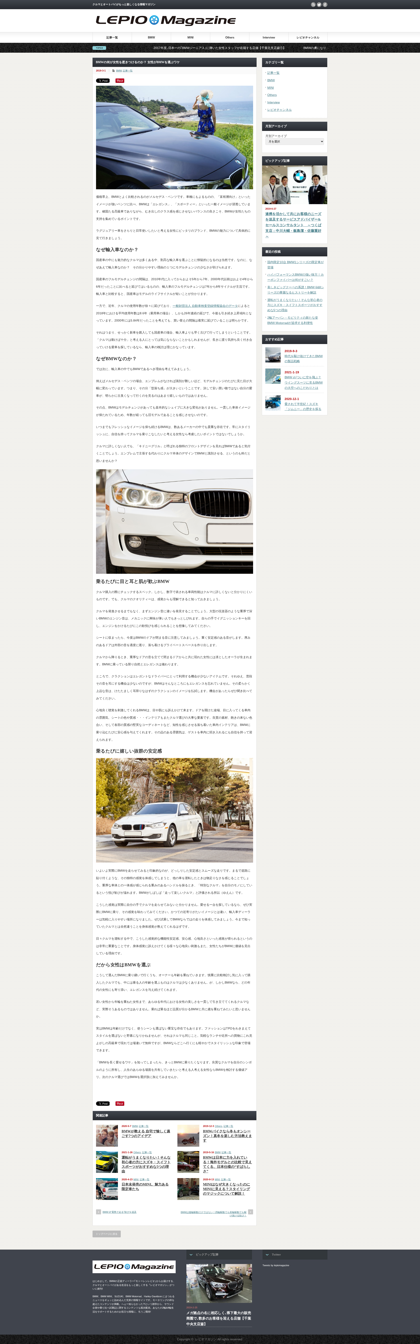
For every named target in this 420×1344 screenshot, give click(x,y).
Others (229, 37)
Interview (269, 37)
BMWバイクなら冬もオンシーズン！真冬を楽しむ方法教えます (227, 1135)
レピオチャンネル (308, 37)
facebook (325, 4)
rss (313, 4)
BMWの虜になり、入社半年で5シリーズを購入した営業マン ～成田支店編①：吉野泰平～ (299, 48)
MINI (190, 37)
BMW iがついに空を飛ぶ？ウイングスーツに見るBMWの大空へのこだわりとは (304, 382)
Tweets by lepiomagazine (275, 1265)
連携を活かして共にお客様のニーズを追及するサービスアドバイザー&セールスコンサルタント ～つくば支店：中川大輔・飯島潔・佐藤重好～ (293, 225)
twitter (319, 4)
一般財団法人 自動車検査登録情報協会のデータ (205, 306)
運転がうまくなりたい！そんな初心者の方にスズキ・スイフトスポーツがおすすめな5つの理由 (294, 305)
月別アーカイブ (276, 136)
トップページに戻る (106, 1234)
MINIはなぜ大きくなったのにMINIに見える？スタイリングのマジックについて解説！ (226, 1188)
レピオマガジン (206, 1339)
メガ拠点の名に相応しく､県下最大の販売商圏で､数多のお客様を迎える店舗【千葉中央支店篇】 (218, 1318)
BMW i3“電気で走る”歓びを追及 (119, 1212)
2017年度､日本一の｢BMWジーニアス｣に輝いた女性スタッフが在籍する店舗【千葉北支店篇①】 (153, 48)
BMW (151, 37)
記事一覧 (112, 37)
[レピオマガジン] (166, 30)
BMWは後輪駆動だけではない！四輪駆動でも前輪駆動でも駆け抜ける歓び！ (214, 1214)
